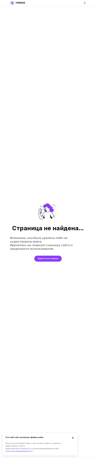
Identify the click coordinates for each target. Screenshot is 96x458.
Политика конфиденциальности (19, 451)
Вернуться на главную (48, 259)
